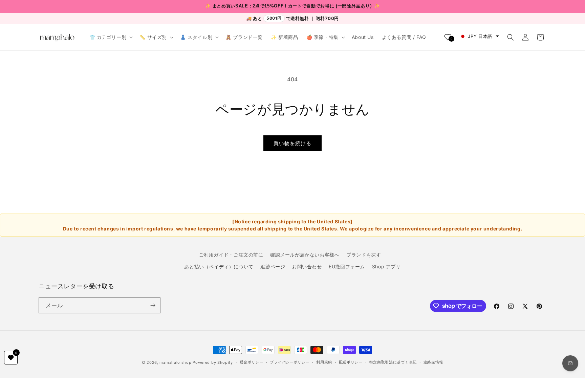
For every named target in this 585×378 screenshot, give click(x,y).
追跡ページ (272, 266)
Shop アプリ (386, 266)
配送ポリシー (351, 362)
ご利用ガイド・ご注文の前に (231, 255)
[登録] (152, 305)
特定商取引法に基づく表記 (393, 362)
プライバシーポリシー (289, 362)
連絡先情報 (433, 362)
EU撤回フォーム (347, 266)
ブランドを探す (363, 255)
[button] (110, 37)
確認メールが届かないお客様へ (304, 255)
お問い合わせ (307, 266)
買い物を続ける (292, 143)
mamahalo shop (175, 362)
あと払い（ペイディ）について (218, 266)
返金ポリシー (251, 362)
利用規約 (324, 362)
